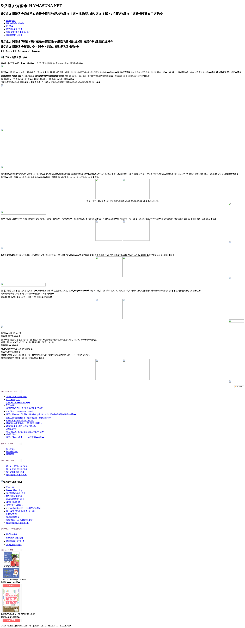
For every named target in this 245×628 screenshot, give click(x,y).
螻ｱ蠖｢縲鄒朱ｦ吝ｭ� (15, 541)
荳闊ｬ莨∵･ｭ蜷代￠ (14, 505)
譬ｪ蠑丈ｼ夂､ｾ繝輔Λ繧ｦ (16, 397)
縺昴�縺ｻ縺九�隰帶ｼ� (17, 523)
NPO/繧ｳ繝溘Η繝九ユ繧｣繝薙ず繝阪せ (23, 508)
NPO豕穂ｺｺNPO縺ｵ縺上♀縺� (19, 411)
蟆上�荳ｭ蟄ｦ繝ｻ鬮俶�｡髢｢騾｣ (20, 511)
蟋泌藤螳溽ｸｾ (12, 451)
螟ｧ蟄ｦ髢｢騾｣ (12, 514)
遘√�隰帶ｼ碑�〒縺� (16, 475)
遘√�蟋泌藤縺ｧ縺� (15, 472)
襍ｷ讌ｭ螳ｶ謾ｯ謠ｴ (13, 502)
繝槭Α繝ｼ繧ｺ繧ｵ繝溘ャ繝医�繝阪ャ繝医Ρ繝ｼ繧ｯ (28, 418)
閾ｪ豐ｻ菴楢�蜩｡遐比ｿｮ (17, 493)
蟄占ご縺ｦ (10, 487)
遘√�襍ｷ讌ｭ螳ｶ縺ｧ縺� (17, 469)
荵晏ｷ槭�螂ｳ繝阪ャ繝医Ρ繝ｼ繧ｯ (21, 426)
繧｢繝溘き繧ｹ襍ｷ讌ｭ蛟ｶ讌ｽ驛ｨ (20, 420)
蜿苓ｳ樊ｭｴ (10, 449)
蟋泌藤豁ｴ (10, 454)
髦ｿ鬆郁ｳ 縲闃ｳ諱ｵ (14, 538)
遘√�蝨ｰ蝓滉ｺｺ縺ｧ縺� (17, 466)
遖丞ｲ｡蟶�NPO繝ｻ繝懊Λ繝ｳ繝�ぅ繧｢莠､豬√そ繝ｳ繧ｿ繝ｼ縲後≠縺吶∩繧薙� (41, 414)
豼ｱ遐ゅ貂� (11, 534)
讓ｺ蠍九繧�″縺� (14, 545)
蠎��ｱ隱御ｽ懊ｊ (14, 490)
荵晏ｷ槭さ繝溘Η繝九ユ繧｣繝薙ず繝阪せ (24, 423)
